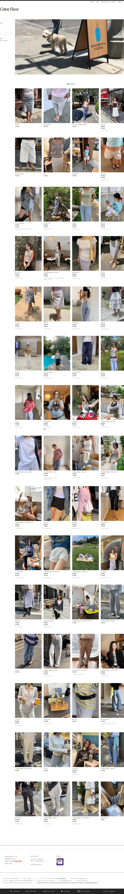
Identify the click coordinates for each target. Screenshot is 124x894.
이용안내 (8, 863)
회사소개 (11, 856)
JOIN (97, 2)
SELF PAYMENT (3, 40)
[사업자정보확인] (62, 878)
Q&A (1, 38)
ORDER (120, 2)
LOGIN (92, 2)
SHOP (1, 23)
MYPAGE (113, 2)
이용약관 (10, 858)
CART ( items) (105, 2)
